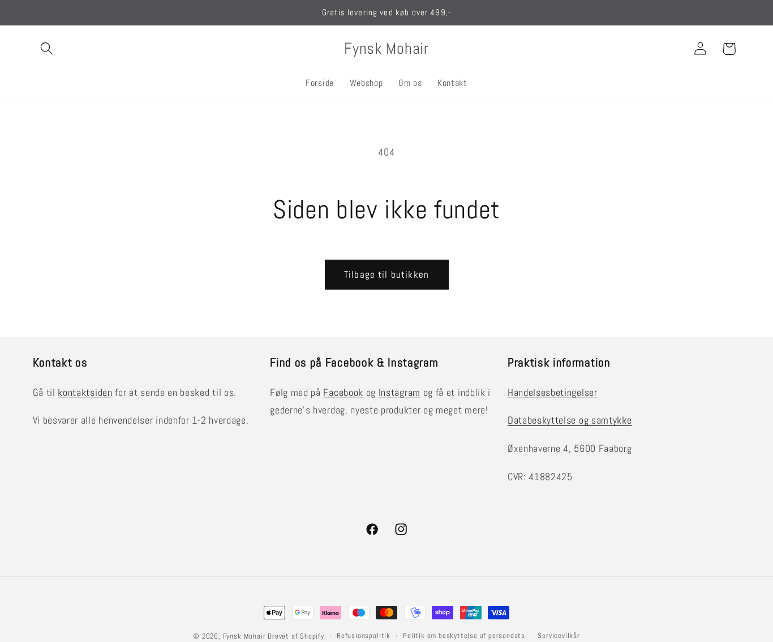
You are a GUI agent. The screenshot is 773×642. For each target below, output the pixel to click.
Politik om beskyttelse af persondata (464, 635)
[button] (47, 49)
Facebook (343, 392)
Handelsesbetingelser (553, 392)
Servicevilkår (558, 635)
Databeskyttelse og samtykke (570, 419)
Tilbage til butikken (386, 274)
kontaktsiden (85, 392)
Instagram (399, 392)
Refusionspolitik (363, 635)
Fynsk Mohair (244, 636)
